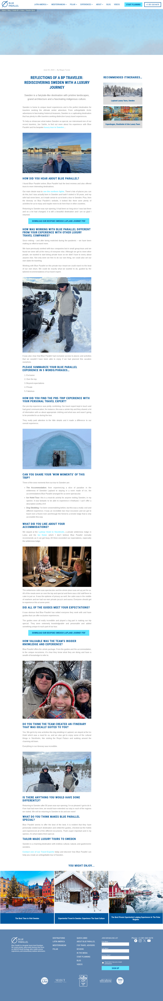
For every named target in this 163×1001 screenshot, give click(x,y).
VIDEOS (117, 4)
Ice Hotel (42, 535)
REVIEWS (80, 949)
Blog (9, 10)
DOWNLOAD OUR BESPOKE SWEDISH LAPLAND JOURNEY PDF (58, 221)
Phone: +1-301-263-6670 (142, 938)
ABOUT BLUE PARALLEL (86, 941)
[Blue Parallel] (10, 7)
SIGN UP (115, 968)
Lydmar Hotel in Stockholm (51, 532)
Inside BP (15, 10)
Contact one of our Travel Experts (38, 852)
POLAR (72, 4)
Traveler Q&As (30, 10)
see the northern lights (53, 192)
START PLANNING (133, 4)
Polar (22, 10)
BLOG (108, 4)
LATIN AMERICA (40, 4)
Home (4, 10)
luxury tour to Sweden (54, 127)
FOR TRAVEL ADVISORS (86, 945)
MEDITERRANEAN (58, 4)
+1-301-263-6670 (152, 4)
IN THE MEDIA (82, 953)
